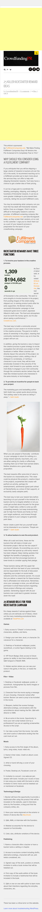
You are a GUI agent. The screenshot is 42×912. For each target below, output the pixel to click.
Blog (35, 91)
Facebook (34, 69)
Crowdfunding (18, 58)
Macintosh (27, 815)
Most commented (5, 69)
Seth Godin (14, 397)
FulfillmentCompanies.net (15, 148)
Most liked (11, 69)
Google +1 (30, 69)
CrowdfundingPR (12, 91)
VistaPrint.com (18, 619)
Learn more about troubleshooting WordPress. (21, 908)
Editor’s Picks (8, 69)
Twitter (38, 69)
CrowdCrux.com (10, 321)
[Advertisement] (21, 29)
